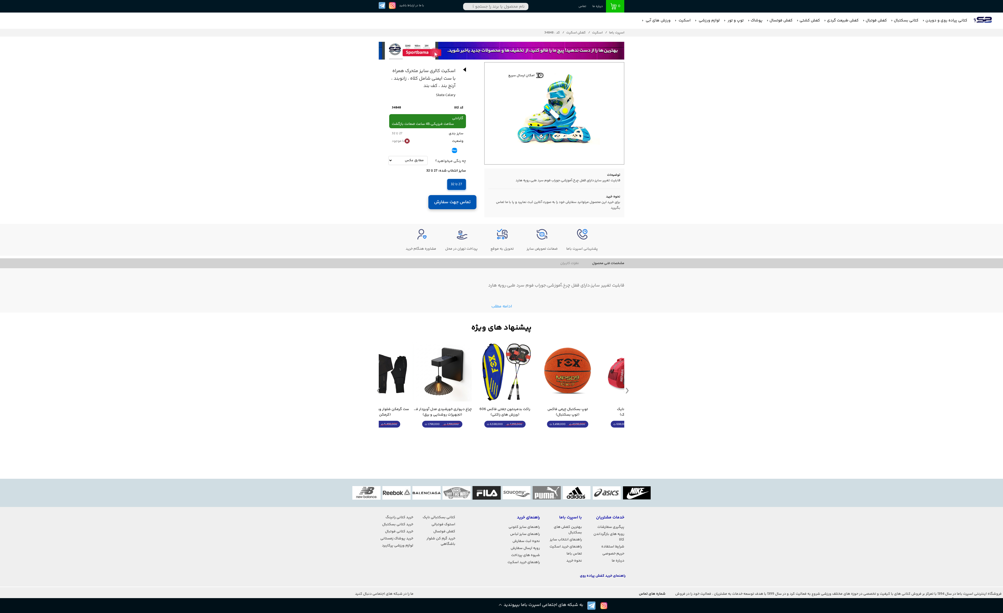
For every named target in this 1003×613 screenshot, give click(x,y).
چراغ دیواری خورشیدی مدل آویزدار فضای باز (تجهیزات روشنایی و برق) (468, 412)
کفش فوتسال (780, 20)
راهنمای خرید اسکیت (566, 547)
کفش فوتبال (876, 20)
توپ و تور (735, 20)
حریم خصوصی (613, 554)
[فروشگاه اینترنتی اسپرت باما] (983, 21)
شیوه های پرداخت (525, 555)
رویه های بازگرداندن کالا (608, 536)
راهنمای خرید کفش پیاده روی (603, 576)
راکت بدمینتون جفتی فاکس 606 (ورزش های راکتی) (531, 412)
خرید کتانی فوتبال (399, 531)
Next (627, 390)
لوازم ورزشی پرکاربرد (397, 545)
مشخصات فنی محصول (608, 263)
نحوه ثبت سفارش (526, 541)
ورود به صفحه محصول (594, 434)
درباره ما (597, 6)
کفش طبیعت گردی (843, 20)
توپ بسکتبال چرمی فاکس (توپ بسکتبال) (594, 412)
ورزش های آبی (657, 20)
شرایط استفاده (612, 547)
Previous (378, 390)
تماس (582, 6)
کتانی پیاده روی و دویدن (946, 20)
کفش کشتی (810, 20)
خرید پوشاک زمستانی (396, 538)
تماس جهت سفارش (452, 202)
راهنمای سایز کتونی (524, 527)
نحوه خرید (574, 561)
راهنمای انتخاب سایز (566, 539)
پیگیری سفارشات (610, 527)
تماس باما (574, 554)
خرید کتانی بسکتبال (397, 524)
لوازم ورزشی (709, 20)
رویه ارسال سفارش (525, 548)
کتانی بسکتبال (906, 20)
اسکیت (684, 20)
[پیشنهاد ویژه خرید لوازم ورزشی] (501, 328)
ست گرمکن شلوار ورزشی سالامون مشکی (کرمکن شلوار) (406, 412)
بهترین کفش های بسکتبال (568, 529)
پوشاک (756, 20)
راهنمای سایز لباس (525, 534)
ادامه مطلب (501, 306)
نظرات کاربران (569, 263)
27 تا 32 (456, 184)
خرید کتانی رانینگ (399, 517)
